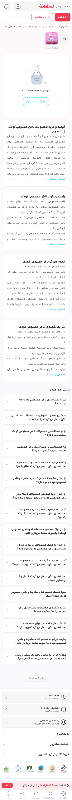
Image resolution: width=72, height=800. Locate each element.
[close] (69, 785)
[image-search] (18, 6)
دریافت (7, 785)
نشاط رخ (65, 26)
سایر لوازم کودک (34, 26)
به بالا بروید (38, 678)
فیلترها (61, 17)
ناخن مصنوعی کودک (12, 26)
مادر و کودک (52, 26)
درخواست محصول (36, 101)
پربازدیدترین (40, 17)
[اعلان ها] (6, 6)
